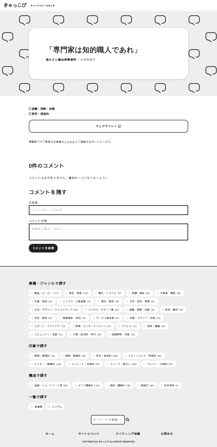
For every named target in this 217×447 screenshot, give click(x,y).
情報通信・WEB (74, 318)
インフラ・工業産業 (77, 301)
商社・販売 (110, 301)
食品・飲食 (78, 293)
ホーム (50, 434)
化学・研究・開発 (142, 301)
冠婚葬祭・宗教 (123, 334)
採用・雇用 (174, 309)
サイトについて (89, 434)
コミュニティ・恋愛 (49, 334)
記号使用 (171, 385)
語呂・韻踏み (120, 385)
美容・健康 (156, 326)
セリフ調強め (89, 385)
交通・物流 (44, 301)
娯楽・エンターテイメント (93, 326)
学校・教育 (44, 318)
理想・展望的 (45, 355)
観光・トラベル (110, 293)
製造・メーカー (47, 293)
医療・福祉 (141, 293)
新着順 (38, 406)
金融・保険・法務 (43, 109)
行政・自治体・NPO (87, 334)
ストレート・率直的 (86, 364)
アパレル (129, 326)
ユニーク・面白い (123, 364)
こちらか (69, 141)
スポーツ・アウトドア (50, 326)
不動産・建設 (171, 293)
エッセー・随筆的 (48, 364)
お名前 (33, 203)
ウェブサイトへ (107, 126)
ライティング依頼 (128, 434)
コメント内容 (38, 221)
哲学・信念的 (40, 114)
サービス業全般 (108, 318)
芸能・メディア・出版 (145, 318)
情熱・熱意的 (76, 355)
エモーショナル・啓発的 (145, 355)
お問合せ (167, 434)
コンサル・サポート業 (103, 309)
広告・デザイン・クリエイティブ (56, 309)
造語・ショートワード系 (51, 385)
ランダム (56, 406)
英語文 (147, 385)
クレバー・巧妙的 (160, 364)
